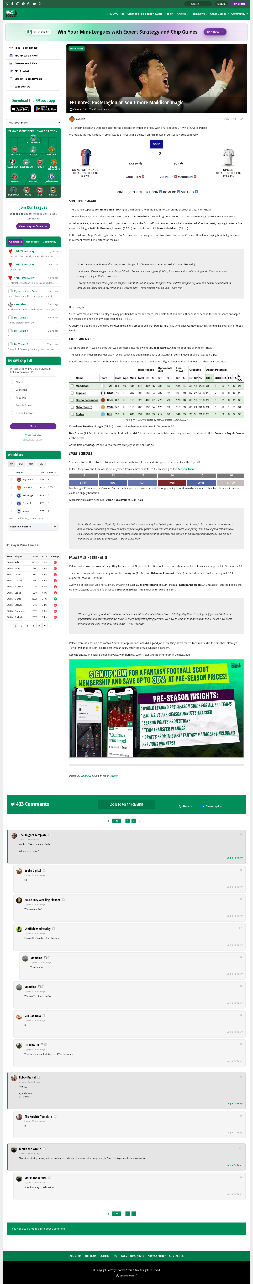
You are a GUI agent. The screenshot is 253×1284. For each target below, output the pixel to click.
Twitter (114, 775)
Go (188, 4)
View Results (33, 434)
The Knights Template (33, 835)
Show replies (214, 806)
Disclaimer (137, 1256)
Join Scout (239, 3)
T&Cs (124, 1256)
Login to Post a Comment (126, 805)
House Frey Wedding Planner (42, 900)
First (116, 820)
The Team (90, 1256)
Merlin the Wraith (30, 1149)
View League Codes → (33, 226)
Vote (33, 426)
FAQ (115, 1256)
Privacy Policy (156, 1256)
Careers (104, 1256)
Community (238, 13)
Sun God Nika (32, 1016)
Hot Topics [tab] (32, 241)
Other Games (218, 13)
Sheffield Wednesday (37, 929)
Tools (168, 13)
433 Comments (32, 804)
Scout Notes (76, 48)
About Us (75, 1256)
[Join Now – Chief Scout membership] (126, 32)
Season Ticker (187, 469)
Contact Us (176, 1256)
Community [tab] (49, 241)
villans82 (86, 775)
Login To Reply (235, 857)
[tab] (11, 464)
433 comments (100, 109)
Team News (198, 13)
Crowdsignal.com (33, 439)
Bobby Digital (32, 871)
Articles (181, 13)
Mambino (36, 958)
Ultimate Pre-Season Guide (144, 13)
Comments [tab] (15, 241)
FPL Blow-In (31, 1045)
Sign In (221, 3)
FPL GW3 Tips (116, 13)
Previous (108, 821)
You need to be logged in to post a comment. (39, 1228)
